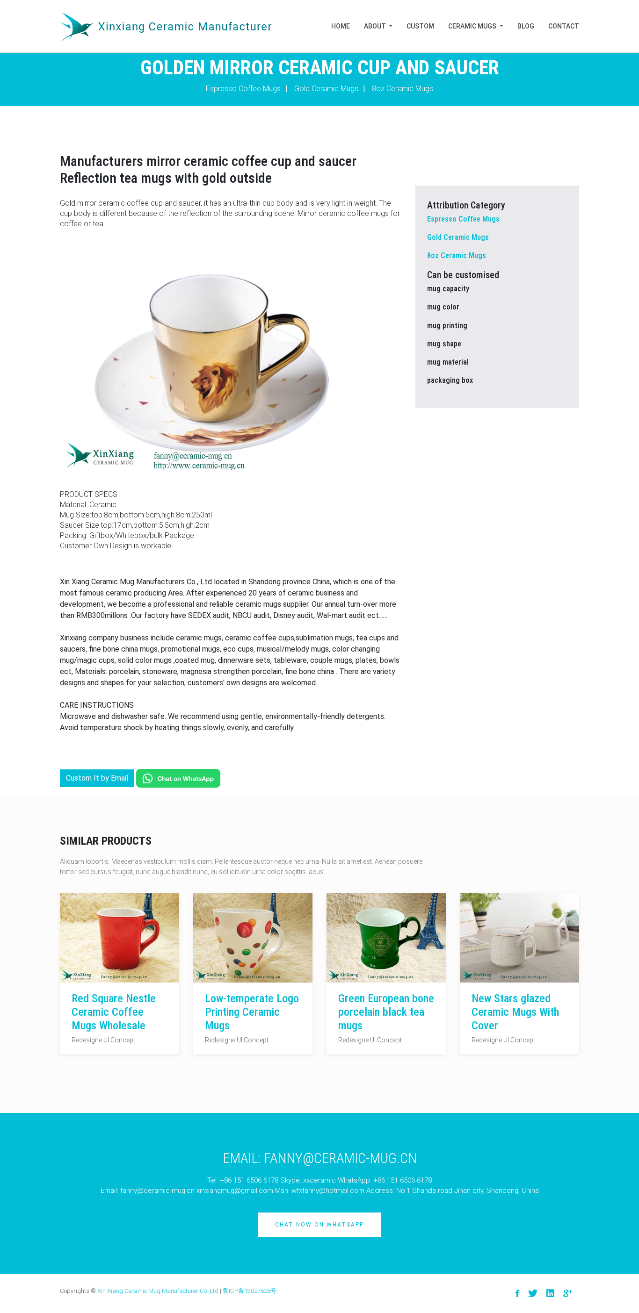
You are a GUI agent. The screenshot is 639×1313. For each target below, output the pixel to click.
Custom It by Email (97, 778)
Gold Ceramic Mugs (326, 88)
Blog (525, 26)
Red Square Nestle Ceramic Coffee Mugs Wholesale (114, 1012)
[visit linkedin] (550, 1293)
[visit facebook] (517, 1293)
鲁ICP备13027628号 (249, 1290)
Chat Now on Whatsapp (319, 1224)
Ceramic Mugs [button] (473, 26)
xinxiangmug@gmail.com (234, 1190)
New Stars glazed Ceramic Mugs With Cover (515, 1012)
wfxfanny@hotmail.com (327, 1190)
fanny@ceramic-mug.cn (157, 1190)
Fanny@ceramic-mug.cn (340, 1158)
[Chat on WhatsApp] (178, 778)
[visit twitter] (532, 1293)
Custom (420, 26)
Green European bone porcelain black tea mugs (386, 1012)
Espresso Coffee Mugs (243, 88)
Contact (563, 26)
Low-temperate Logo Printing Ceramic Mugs (252, 1012)
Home (340, 26)
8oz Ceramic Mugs (402, 88)
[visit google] (567, 1293)
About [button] (375, 26)
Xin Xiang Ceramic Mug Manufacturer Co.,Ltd (157, 1290)
